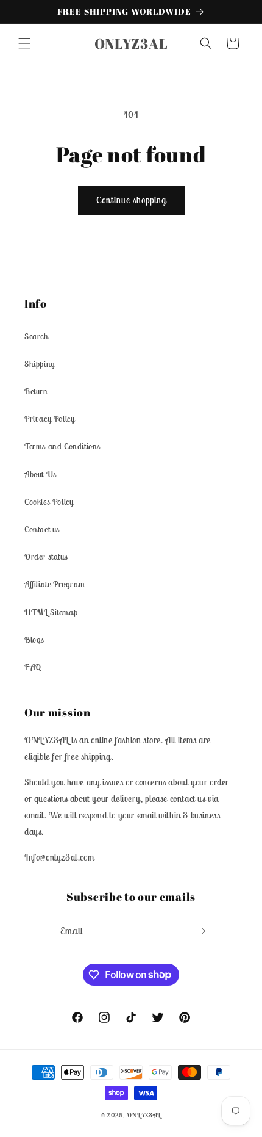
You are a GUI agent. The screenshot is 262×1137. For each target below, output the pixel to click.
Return (36, 391)
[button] (24, 43)
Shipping (39, 363)
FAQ (32, 667)
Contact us (42, 529)
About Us (40, 474)
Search (36, 336)
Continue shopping (131, 200)
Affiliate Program (54, 584)
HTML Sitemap (50, 612)
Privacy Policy (49, 418)
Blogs (34, 639)
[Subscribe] (200, 931)
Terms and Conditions (62, 446)
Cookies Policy (48, 501)
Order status (46, 556)
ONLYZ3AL (144, 1115)
